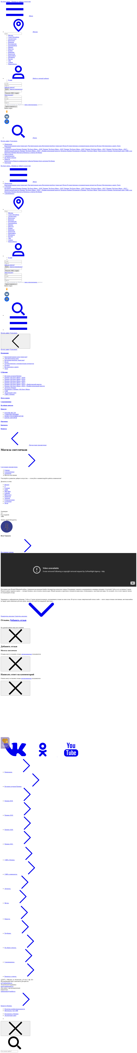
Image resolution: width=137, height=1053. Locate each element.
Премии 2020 (8, 829)
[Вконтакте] (15, 756)
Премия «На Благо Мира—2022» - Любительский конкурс (23, 384)
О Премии (4, 372)
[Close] (15, 635)
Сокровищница (9, 156)
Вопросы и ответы (29, 152)
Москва (10, 35)
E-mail (10, 80)
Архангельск (12, 39)
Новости (3, 409)
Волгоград (11, 40)
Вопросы (4, 429)
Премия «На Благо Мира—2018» (14, 377)
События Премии (33, 161)
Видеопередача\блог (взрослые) (52, 146)
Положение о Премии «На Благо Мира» (17, 389)
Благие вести (8, 161)
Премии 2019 (8, 815)
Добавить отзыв (18, 620)
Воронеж (11, 42)
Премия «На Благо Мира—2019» (14, 379)
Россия (10, 59)
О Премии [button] (7, 147)
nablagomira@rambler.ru (8, 991)
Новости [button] (7, 159)
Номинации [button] (8, 144)
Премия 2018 (8, 801)
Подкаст (99, 146)
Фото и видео (8, 154)
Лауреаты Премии (66, 151)
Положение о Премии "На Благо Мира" (85, 151)
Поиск (34, 138)
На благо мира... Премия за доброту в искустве (16, 1)
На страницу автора (7, 552)
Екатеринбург (12, 45)
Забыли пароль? (9, 87)
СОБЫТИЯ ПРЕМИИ (11, 414)
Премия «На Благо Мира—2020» (14, 381)
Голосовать (13, 141)
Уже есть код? (8, 95)
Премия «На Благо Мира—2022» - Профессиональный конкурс (24, 386)
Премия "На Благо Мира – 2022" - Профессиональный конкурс (40, 151)
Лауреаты (7, 888)
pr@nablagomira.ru (6, 983)
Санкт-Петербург (13, 37)
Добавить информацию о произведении (13, 518)
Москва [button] (35, 32)
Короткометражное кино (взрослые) (16, 146)
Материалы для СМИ (11, 1010)
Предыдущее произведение (38, 445)
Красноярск (12, 55)
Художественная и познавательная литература (82, 146)
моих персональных (31, 104)
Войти (7, 89)
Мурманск (11, 57)
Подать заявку (5, 141)
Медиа (6, 903)
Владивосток (12, 44)
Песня (65, 146)
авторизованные (26, 654)
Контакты (20, 152)
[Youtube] (71, 756)
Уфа (9, 60)
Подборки (39, 152)
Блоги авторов (43, 161)
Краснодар (11, 54)
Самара (10, 62)
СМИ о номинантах (11, 874)
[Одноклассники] (43, 756)
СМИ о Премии (9, 394)
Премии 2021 (8, 844)
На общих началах (10, 157)
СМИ (6, 391)
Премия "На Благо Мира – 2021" (95, 149)
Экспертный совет (119, 151)
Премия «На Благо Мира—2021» (14, 382)
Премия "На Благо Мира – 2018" (32, 149)
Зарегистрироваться (16, 89)
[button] (18, 209)
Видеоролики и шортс (109, 146)
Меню (31, 16)
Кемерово (11, 52)
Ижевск (10, 47)
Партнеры (7, 162)
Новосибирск (12, 64)
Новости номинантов (20, 161)
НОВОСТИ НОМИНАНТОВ (13, 416)
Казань (10, 50)
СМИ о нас (128, 151)
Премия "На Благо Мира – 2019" (53, 149)
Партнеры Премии (10, 152)
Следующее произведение (9, 467)
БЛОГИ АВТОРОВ (10, 418)
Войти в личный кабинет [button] (40, 78)
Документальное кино (35, 146)
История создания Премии (13, 149)
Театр (119, 146)
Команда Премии (6, 1006)
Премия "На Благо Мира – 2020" (74, 149)
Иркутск (11, 49)
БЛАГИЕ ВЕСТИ (10, 412)
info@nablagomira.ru (7, 986)
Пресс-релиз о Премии (105, 151)
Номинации (5, 353)
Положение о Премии (11, 1014)
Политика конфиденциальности (14, 1009)
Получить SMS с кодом (12, 93)
